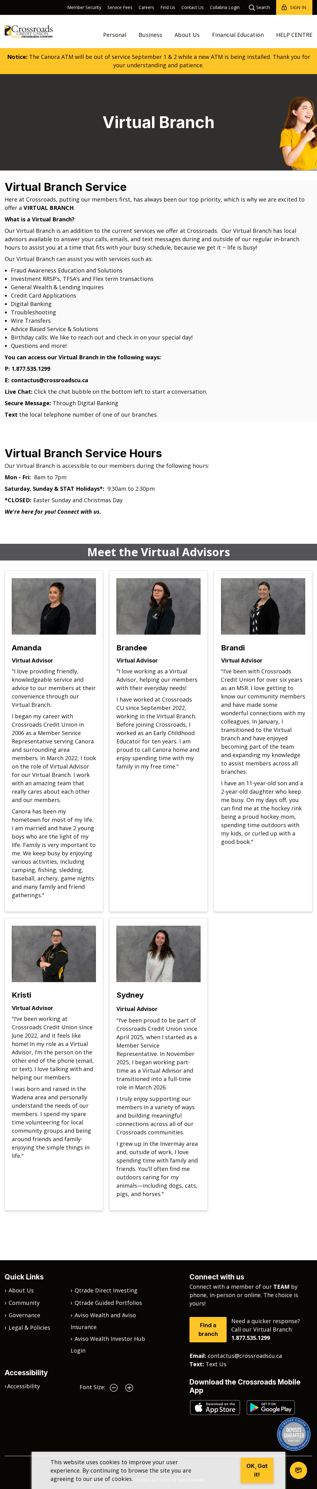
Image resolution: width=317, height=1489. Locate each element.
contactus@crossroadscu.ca (49, 380)
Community (24, 1302)
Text (12, 414)
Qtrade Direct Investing (106, 1290)
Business (150, 34)
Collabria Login (225, 7)
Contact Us (192, 7)
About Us (187, 34)
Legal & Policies (29, 1327)
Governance (24, 1315)
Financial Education (238, 34)
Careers (146, 7)
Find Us (167, 7)
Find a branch (208, 1329)
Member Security (84, 7)
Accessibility (23, 1386)
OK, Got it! (256, 1470)
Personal (114, 34)
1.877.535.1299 (30, 368)
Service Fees (119, 7)
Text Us (216, 1364)
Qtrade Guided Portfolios (108, 1302)
